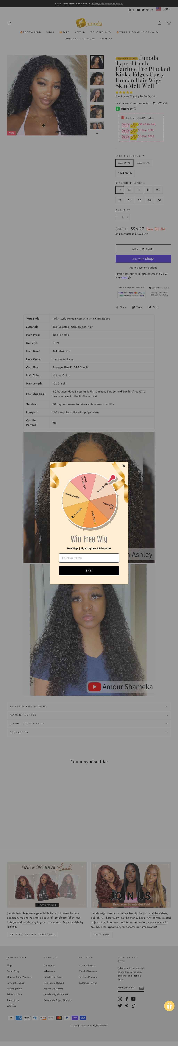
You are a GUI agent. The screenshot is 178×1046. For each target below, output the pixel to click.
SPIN (89, 570)
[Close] (124, 466)
